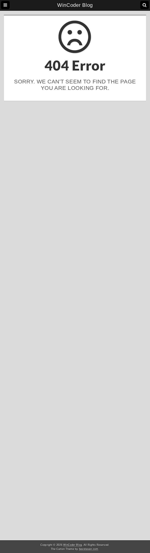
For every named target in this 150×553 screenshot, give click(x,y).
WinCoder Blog (75, 5)
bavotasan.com (88, 549)
